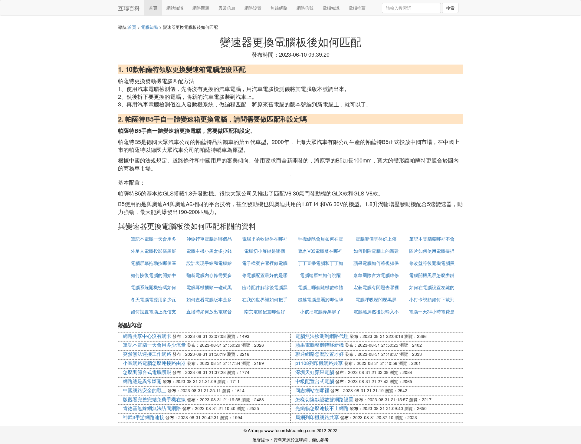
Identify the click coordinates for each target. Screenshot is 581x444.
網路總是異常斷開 (142, 381)
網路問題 (200, 8)
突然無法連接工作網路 (147, 353)
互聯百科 (129, 8)
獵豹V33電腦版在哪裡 (320, 251)
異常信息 (226, 8)
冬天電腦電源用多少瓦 (153, 299)
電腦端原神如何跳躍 (320, 275)
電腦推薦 (357, 8)
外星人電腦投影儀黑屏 (153, 251)
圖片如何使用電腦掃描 (432, 251)
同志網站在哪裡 (312, 390)
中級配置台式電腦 (314, 381)
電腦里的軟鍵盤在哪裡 (264, 238)
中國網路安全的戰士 (144, 390)
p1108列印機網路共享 (319, 362)
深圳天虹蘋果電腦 (314, 372)
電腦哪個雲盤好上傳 (376, 238)
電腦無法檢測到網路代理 (322, 335)
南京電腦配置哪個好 (264, 311)
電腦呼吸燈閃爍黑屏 (376, 299)
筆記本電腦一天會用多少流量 (154, 344)
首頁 (153, 8)
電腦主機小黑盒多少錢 (209, 251)
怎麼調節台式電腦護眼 (147, 372)
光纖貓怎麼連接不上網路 (322, 408)
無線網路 (279, 8)
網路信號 (305, 8)
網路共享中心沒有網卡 (147, 335)
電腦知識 (331, 8)
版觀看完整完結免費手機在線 (154, 399)
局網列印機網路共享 (317, 417)
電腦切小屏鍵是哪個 (264, 251)
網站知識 (174, 8)
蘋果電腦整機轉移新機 (319, 344)
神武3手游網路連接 (143, 417)
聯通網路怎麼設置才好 (319, 353)
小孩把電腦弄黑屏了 (320, 311)
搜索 (450, 8)
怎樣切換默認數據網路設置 (324, 399)
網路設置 (253, 8)
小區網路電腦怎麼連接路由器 (154, 362)
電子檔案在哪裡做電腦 (264, 263)
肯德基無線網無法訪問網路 (152, 408)
